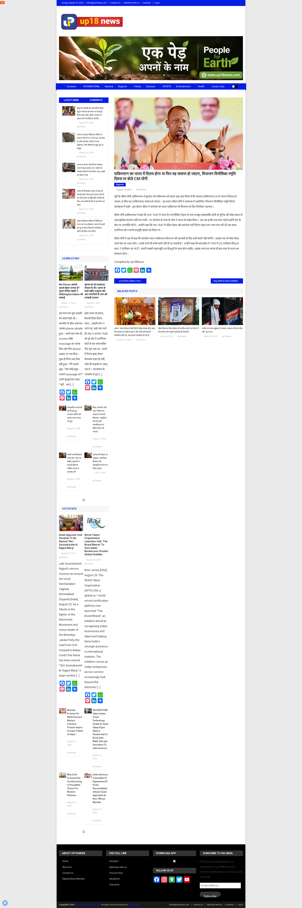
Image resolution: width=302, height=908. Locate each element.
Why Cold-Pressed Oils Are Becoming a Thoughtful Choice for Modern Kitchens (74, 785)
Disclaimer (114, 879)
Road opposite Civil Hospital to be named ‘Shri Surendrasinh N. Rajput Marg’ (70, 541)
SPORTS (167, 86)
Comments (96, 100)
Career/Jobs (218, 86)
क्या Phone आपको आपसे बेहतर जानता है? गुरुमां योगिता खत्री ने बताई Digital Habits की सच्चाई (71, 291)
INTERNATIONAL (92, 86)
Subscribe (210, 896)
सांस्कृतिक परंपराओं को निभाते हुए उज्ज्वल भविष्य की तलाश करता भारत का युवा (74, 414)
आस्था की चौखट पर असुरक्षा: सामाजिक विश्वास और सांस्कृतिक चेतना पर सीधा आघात (100, 461)
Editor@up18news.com (97, 3)
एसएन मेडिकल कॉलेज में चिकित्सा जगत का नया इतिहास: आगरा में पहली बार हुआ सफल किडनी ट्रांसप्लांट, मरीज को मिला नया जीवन (91, 226)
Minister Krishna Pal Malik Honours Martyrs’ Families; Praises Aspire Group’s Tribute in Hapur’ (75, 722)
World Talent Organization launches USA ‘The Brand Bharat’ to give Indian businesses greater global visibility (96, 544)
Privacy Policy (116, 873)
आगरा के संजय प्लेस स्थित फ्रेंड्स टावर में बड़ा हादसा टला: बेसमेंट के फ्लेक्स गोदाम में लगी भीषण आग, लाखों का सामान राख (91, 169)
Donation (147, 3)
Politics (137, 86)
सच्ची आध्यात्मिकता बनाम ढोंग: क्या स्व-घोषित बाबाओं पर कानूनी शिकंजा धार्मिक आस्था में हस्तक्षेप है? (74, 463)
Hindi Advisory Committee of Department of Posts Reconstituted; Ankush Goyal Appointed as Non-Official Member (100, 788)
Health (201, 86)
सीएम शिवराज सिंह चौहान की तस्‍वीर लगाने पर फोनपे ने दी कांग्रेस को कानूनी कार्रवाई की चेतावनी (178, 330)
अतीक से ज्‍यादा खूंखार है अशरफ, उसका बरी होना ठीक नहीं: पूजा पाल (222, 330)
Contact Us (115, 3)
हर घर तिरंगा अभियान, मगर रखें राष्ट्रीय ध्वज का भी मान (132, 281)
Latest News (71, 100)
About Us (67, 867)
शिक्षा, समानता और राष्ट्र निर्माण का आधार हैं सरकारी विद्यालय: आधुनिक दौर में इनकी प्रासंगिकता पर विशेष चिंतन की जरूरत (100, 419)
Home (65, 861)
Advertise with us (131, 3)
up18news (141, 189)
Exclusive (71, 86)
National (109, 86)
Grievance (114, 884)
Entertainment (183, 86)
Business (150, 86)
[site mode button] (235, 86)
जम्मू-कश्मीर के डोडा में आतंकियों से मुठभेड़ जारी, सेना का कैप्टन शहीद (228, 281)
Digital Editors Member (73, 879)
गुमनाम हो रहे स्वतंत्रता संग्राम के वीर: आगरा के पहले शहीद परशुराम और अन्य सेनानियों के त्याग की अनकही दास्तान (95, 291)
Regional (122, 86)
